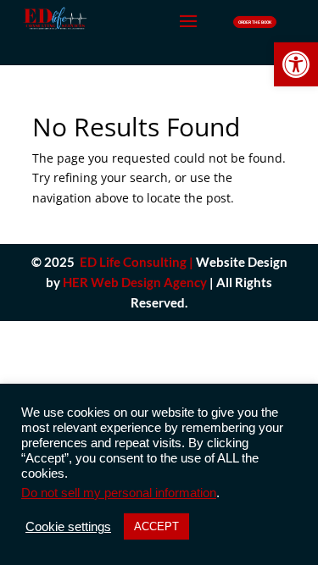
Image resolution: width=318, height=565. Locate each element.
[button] (296, 64)
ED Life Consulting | (136, 261)
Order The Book (254, 22)
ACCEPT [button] (156, 526)
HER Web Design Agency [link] (135, 282)
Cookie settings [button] (68, 527)
